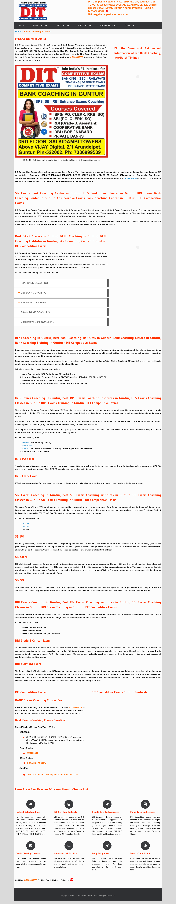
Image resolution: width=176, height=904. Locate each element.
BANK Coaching (40, 25)
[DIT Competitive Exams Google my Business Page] (107, 11)
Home (21, 25)
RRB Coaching (84, 25)
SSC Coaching (62, 25)
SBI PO (25, 523)
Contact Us (129, 25)
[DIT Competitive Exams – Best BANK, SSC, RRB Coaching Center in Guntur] (33, 11)
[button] (61, 283)
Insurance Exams (107, 25)
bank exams (131, 178)
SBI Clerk (26, 526)
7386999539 (97, 11)
